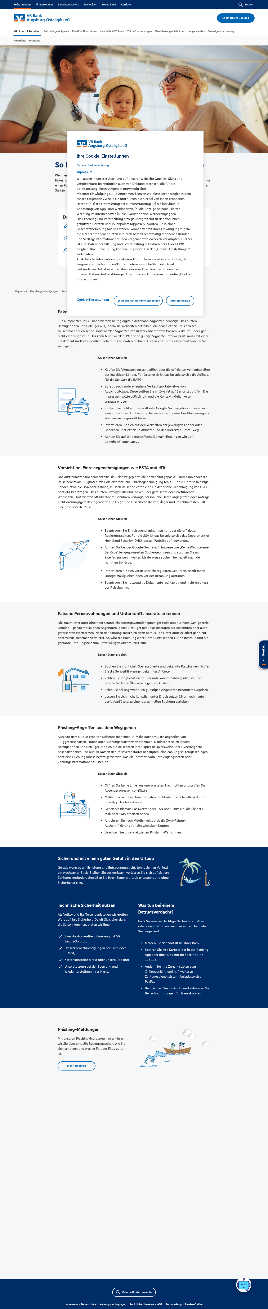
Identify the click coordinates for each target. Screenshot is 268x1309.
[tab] (27, 31)
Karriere (126, 4)
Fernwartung (174, 1304)
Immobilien (90, 4)
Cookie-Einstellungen (93, 300)
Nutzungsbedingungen (112, 1304)
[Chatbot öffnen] (243, 1284)
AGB (159, 1304)
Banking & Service (68, 4)
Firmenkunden (44, 4)
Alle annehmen (180, 300)
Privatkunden (22, 4)
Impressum (71, 1304)
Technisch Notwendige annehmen (138, 300)
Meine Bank (109, 4)
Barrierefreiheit (194, 1304)
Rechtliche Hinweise (142, 1304)
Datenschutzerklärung (92, 165)
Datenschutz (88, 1304)
